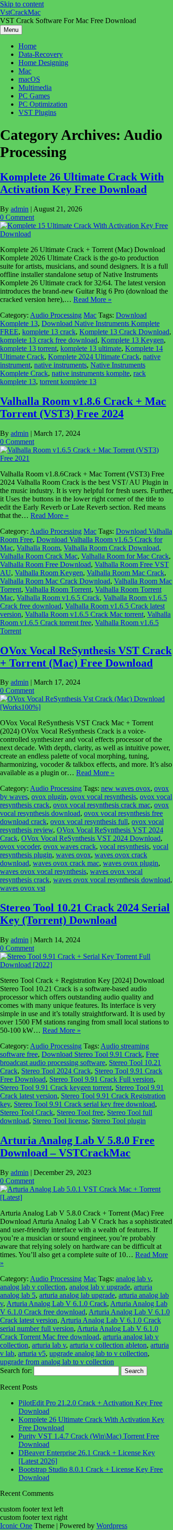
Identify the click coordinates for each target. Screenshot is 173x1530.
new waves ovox (125, 788)
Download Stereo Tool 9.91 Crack (92, 1054)
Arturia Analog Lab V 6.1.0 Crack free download (83, 1308)
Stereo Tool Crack (26, 1112)
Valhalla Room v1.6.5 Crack (58, 598)
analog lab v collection (33, 1287)
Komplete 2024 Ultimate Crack (93, 357)
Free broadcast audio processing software (79, 1058)
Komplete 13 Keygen (132, 340)
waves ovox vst (22, 888)
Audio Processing (56, 315)
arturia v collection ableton (108, 1345)
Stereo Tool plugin (119, 1121)
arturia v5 (32, 1353)
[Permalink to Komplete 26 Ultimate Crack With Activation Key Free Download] (86, 234)
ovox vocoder (20, 846)
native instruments (60, 365)
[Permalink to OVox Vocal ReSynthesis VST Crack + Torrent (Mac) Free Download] (86, 707)
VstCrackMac (20, 12)
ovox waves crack (69, 846)
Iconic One (16, 1526)
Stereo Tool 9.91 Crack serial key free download (84, 1104)
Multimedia (35, 87)
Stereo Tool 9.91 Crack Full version (101, 1079)
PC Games (34, 96)
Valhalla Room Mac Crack (125, 573)
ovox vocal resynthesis (103, 797)
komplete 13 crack (49, 332)
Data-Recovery (40, 54)
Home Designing (43, 62)
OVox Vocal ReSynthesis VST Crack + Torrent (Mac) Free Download (86, 657)
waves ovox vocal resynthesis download (111, 880)
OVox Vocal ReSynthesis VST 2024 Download (91, 838)
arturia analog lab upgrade (77, 1295)
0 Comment (17, 217)
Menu (11, 29)
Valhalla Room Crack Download (111, 548)
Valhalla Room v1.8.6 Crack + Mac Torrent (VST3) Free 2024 (83, 407)
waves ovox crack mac (66, 863)
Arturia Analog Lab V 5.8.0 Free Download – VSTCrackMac (77, 1146)
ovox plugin (48, 797)
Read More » (92, 299)
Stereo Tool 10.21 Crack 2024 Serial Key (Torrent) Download (85, 914)
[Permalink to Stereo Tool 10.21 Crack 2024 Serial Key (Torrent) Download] (86, 965)
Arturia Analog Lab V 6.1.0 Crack (56, 1303)
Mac (24, 71)
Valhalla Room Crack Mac (39, 556)
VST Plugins (37, 112)
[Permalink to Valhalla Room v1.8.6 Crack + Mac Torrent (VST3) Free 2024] (86, 458)
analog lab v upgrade (99, 1287)
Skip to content (22, 4)
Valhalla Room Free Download (45, 564)
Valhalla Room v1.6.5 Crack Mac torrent (84, 614)
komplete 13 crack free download (48, 340)
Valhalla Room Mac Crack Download (55, 581)
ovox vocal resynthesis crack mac (101, 805)
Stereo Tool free (80, 1112)
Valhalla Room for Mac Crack (125, 556)
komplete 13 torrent (28, 348)
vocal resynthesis (124, 846)
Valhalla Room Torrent (58, 589)
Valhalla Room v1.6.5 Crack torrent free (85, 618)
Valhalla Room (38, 548)
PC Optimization (42, 104)
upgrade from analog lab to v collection (57, 1362)
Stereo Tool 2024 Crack (56, 1071)
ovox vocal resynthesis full (89, 821)
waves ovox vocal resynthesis (43, 871)
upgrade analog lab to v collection (98, 1353)
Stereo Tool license (60, 1121)
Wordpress (111, 1526)
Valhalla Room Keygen (49, 573)
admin (20, 209)
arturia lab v (49, 1345)
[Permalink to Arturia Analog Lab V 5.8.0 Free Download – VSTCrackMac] (86, 1197)
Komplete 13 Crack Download (124, 332)
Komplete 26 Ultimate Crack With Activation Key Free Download (82, 183)
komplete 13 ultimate (90, 348)
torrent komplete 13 (68, 382)
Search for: (16, 1370)
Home (27, 46)
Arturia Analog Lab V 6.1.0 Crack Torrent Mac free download (79, 1333)
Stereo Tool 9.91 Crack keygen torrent (56, 1087)
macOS (29, 79)
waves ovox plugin (130, 863)
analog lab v (133, 1279)
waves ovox (73, 855)
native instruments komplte (91, 373)
